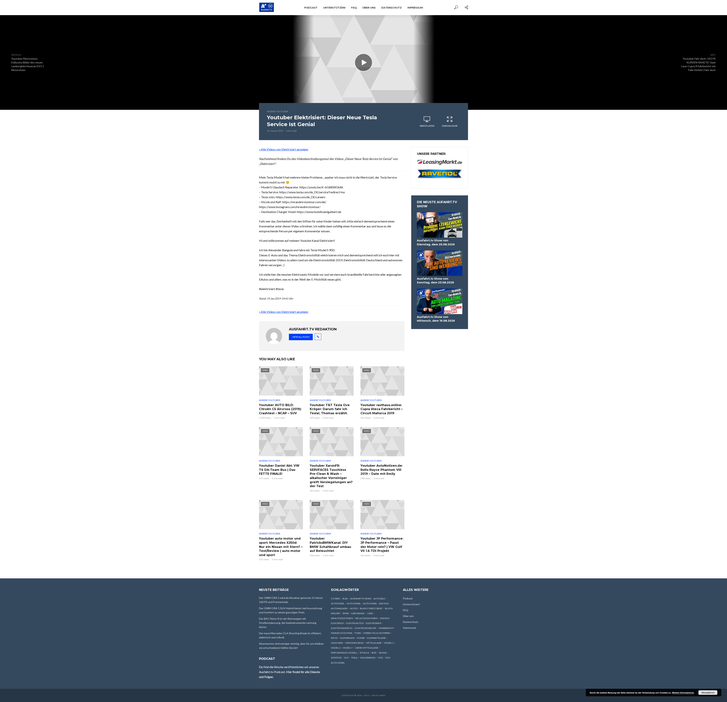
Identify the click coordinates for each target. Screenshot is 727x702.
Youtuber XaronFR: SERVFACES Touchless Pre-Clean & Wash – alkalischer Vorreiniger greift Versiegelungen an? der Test (331, 476)
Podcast (310, 7)
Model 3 (389, 642)
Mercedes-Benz (355, 642)
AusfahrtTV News (360, 598)
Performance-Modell (344, 652)
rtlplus (364, 652)
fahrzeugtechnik (341, 633)
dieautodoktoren (342, 618)
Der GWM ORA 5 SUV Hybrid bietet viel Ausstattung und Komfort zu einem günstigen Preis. (290, 610)
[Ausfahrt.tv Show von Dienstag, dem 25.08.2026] (439, 225)
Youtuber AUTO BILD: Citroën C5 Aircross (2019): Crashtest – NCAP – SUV (280, 409)
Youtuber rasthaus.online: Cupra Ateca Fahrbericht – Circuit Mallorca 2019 (381, 409)
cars (370, 613)
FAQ (354, 7)
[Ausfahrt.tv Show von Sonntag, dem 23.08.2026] (439, 263)
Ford (358, 633)
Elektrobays (373, 623)
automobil (337, 603)
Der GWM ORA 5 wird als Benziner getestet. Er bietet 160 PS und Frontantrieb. (291, 600)
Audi (345, 598)
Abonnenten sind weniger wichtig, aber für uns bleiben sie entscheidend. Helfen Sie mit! (291, 645)
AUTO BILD (379, 598)
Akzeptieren (708, 692)
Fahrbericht (386, 628)
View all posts (300, 336)
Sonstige (336, 657)
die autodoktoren (366, 618)
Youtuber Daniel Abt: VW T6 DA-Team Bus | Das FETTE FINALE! (279, 470)
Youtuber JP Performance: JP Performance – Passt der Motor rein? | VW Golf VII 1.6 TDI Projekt (381, 545)
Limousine (337, 642)
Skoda (383, 652)
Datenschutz (391, 7)
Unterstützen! (334, 7)
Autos (353, 608)
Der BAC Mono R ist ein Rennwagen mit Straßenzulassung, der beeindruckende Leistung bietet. (287, 623)
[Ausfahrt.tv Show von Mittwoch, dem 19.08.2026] (439, 301)
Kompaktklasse (376, 637)
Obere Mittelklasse (366, 647)
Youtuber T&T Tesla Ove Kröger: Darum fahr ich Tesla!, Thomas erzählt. (330, 409)
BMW (346, 613)
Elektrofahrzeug (342, 628)
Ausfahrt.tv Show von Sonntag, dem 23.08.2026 (435, 280)
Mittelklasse (374, 642)
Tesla (354, 657)
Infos (334, 637)
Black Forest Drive (371, 608)
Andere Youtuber (277, 111)
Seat (374, 652)
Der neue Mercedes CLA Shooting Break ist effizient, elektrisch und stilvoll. (290, 635)
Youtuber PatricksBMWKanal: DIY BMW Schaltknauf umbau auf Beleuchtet (330, 545)
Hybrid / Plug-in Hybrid (376, 633)
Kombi (361, 637)
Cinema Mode (450, 125)
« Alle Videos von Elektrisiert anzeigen (283, 149)
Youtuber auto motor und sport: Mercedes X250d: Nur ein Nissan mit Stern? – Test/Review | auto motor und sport (281, 547)
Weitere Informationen (683, 692)
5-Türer (335, 598)
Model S (335, 647)
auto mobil (354, 603)
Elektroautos (355, 623)
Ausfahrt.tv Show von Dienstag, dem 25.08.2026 (436, 242)
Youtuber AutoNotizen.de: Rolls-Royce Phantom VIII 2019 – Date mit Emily (381, 470)
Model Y (348, 647)
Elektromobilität (365, 628)
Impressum (415, 7)
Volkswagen (367, 657)
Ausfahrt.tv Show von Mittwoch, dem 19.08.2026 (436, 318)
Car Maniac (358, 613)
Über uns (369, 7)
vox (380, 657)
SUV (346, 657)
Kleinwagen (347, 637)
